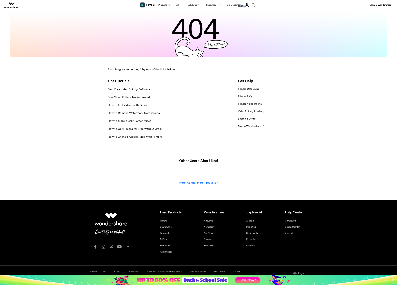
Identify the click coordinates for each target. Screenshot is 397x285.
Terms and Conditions (97, 271)
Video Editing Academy (251, 111)
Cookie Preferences (198, 271)
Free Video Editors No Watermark (129, 97)
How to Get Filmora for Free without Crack (135, 128)
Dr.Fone (163, 239)
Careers (207, 239)
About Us (208, 220)
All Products (166, 252)
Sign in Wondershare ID (251, 126)
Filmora (163, 220)
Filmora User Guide (248, 88)
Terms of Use (133, 271)
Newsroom (209, 227)
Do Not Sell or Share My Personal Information (164, 271)
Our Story (208, 233)
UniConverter (166, 227)
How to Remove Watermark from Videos (134, 113)
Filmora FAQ (245, 96)
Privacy (117, 271)
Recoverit (164, 233)
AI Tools (250, 220)
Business (250, 245)
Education (209, 245)
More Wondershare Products (198, 182)
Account (289, 233)
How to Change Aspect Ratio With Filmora (135, 136)
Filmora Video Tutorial (250, 103)
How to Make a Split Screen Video (130, 120)
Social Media (252, 233)
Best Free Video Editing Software (129, 89)
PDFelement (166, 245)
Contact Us (290, 220)
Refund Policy (219, 271)
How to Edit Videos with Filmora (128, 105)
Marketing (251, 227)
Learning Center (247, 118)
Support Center (292, 227)
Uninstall (236, 271)
